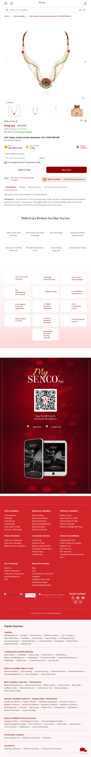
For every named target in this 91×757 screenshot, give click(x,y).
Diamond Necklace (40, 518)
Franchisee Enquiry (40, 582)
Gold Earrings (9, 521)
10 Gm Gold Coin (10, 727)
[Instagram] (83, 598)
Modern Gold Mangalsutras (14, 658)
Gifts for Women (35, 724)
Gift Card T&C (66, 549)
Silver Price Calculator (13, 540)
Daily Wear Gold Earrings (48, 702)
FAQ (33, 571)
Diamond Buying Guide (41, 585)
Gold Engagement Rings (30, 721)
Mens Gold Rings (61, 688)
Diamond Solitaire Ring (41, 524)
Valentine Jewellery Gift (31, 738)
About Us (8, 568)
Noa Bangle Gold (10, 707)
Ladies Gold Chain (45, 641)
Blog (34, 568)
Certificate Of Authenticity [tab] (55, 187)
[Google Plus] (75, 602)
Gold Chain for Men (12, 527)
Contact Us (36, 540)
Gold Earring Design (11, 641)
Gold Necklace (10, 515)
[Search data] (7, 10)
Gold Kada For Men (11, 644)
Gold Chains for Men (47, 658)
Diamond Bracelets (48, 674)
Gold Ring (8, 518)
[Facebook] (78, 598)
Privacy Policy (37, 551)
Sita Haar (22, 707)
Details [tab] (22, 187)
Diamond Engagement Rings (52, 721)
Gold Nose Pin (26, 644)
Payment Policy (38, 543)
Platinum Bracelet (67, 524)
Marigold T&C (65, 546)
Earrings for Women (67, 702)
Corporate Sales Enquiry (42, 549)
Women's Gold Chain (13, 529)
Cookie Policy (37, 554)
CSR (5, 579)
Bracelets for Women (49, 705)
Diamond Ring (38, 515)
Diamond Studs (38, 527)
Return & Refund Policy (41, 546)
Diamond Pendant (39, 529)
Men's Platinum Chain (69, 518)
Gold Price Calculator (13, 543)
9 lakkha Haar (24, 727)
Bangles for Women (11, 705)
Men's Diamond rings (33, 685)
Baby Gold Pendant (11, 638)
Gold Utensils (75, 724)
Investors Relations (12, 576)
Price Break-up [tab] (34, 187)
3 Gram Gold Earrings (40, 727)
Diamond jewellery (11, 671)
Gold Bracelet (37, 638)
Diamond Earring (39, 521)
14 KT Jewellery (67, 635)
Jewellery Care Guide (41, 579)
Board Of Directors (12, 571)
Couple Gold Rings (29, 710)
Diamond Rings (51, 638)
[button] (5, 3)
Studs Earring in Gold (38, 660)
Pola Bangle (9, 660)
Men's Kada (76, 685)
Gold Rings (25, 638)
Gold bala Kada (59, 707)
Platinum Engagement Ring (71, 527)
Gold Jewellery (19, 16)
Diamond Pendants (58, 671)
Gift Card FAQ (65, 551)
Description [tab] (11, 187)
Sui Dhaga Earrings (66, 638)
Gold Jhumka (34, 707)
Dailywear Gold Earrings (67, 658)
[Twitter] (73, 598)
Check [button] (42, 158)
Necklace (23, 635)
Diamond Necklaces (76, 671)
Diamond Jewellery (51, 635)
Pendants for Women (30, 705)
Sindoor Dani (62, 724)
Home (6, 16)
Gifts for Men (49, 724)
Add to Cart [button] (24, 169)
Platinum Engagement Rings (15, 724)
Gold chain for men (45, 688)
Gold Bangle (59, 641)
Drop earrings (54, 660)
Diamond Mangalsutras (13, 674)
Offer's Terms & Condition (71, 543)
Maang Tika (46, 707)
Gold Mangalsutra (11, 635)
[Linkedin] (80, 602)
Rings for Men (64, 685)
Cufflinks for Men (10, 688)
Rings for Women (29, 702)
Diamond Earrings (41, 671)
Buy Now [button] (66, 169)
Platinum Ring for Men (69, 521)
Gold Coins (47, 738)
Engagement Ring (11, 721)
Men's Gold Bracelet (27, 688)
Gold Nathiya (72, 707)
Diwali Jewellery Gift (11, 738)
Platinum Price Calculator (14, 546)
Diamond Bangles (31, 674)
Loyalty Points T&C (67, 540)
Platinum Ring (65, 515)
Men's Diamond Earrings (13, 685)
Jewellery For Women (12, 702)
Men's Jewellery (50, 685)
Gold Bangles (9, 524)
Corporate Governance (14, 574)
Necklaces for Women (68, 705)
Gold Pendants (47, 655)
